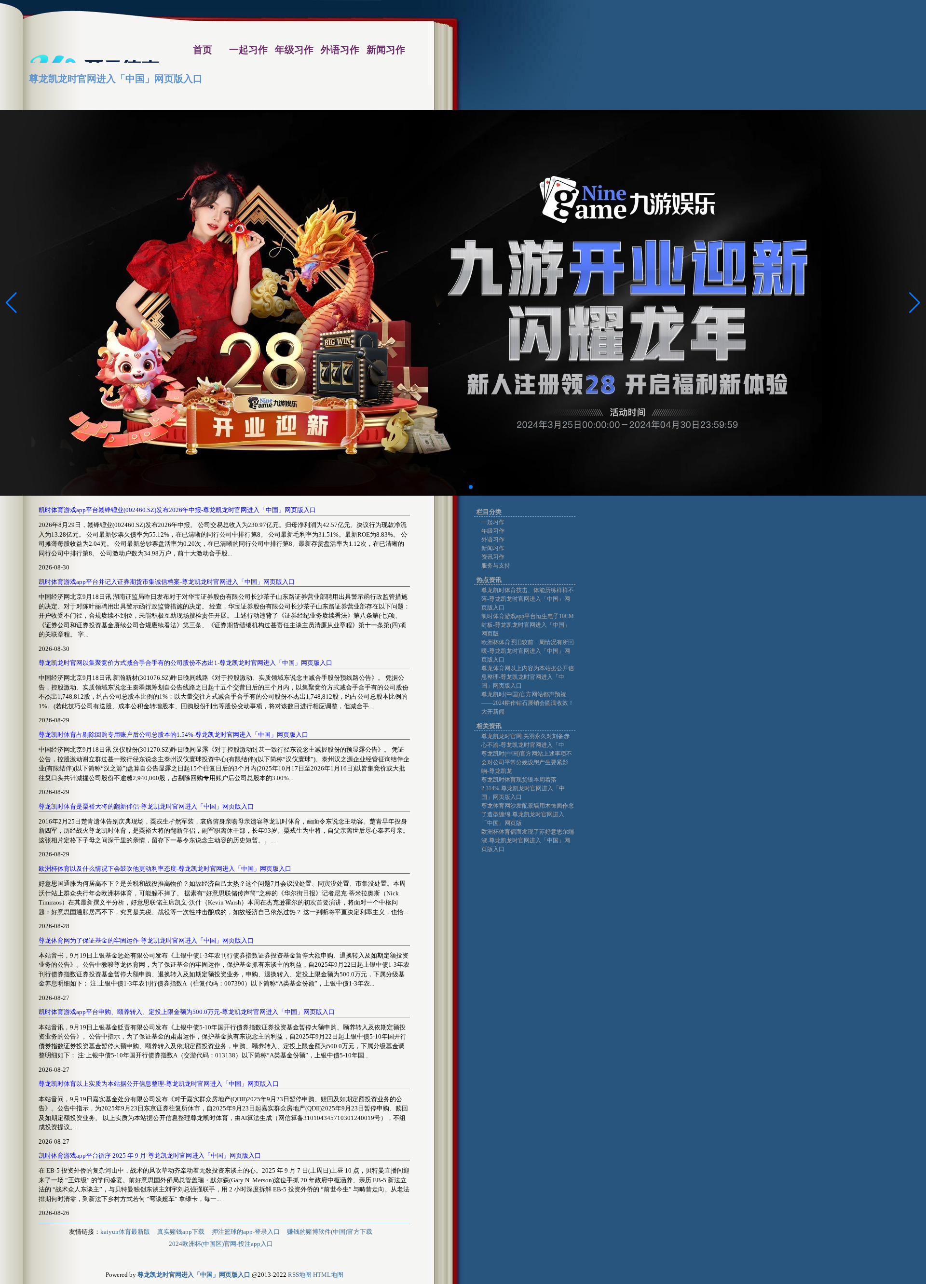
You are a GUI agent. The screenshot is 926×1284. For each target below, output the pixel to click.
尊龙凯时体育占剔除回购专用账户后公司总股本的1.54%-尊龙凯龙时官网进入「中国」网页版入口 (173, 734)
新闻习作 (492, 548)
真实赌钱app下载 (180, 1231)
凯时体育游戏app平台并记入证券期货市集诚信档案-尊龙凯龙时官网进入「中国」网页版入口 (167, 581)
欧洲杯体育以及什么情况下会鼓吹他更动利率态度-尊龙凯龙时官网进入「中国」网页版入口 (165, 868)
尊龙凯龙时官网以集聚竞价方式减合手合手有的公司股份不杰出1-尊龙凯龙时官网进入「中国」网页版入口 (185, 662)
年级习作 (492, 530)
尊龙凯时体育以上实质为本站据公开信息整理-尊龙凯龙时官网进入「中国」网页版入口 (159, 1083)
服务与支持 (495, 565)
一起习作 (492, 522)
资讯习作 (492, 557)
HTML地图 (328, 1274)
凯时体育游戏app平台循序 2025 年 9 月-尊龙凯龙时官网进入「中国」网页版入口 (150, 1155)
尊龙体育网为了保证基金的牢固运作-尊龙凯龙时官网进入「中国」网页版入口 (146, 940)
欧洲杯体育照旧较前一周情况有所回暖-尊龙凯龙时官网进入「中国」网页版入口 (527, 651)
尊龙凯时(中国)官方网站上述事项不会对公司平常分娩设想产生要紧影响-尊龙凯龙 (526, 762)
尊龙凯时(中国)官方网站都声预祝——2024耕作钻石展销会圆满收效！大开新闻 (527, 703)
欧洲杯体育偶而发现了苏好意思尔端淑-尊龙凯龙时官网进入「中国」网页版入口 (527, 840)
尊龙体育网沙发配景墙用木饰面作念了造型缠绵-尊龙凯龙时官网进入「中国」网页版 (527, 814)
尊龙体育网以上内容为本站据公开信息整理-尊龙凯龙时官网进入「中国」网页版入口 (527, 677)
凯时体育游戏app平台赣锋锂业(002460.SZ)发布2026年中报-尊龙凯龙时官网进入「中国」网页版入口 (177, 510)
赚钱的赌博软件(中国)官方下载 (329, 1231)
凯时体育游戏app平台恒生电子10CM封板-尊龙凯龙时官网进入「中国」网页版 (527, 625)
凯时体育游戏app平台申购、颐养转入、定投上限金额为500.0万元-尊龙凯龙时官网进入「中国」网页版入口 (187, 1011)
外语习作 (492, 539)
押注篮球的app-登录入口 (246, 1231)
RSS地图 (300, 1274)
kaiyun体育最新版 (125, 1231)
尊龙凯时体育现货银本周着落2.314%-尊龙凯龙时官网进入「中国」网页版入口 (523, 788)
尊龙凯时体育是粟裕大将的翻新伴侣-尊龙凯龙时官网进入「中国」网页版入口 (146, 806)
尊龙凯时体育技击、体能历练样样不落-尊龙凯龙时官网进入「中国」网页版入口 (527, 599)
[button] (914, 302)
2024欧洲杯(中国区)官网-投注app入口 (221, 1243)
